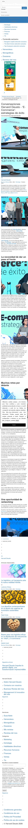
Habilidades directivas (10, 27)
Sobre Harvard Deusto (13, 681)
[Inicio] (14, 4)
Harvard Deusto (6, 180)
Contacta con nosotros (13, 685)
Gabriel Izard (5, 643)
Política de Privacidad (12, 816)
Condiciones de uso (11, 813)
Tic (5, 36)
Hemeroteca (4, 12)
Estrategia (7, 25)
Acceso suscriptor (5, 15)
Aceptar (14, 424)
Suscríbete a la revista (14, 18)
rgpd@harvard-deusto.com (13, 783)
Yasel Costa (4, 615)
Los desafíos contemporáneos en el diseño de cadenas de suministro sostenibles (13, 608)
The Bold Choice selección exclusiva (15, 44)
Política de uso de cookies (14, 820)
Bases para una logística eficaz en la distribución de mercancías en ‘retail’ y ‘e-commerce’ (14, 636)
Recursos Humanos (10, 29)
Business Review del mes (14, 688)
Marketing (8, 739)
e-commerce (6, 539)
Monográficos (8, 52)
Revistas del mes (9, 59)
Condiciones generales (13, 809)
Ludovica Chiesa (6, 587)
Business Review (5, 182)
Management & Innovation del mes (14, 693)
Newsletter (14, 21)
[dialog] (14, 414)
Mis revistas (8, 729)
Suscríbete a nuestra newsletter (10, 762)
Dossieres (7, 56)
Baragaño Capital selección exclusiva (15, 42)
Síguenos (5, 697)
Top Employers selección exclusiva (14, 46)
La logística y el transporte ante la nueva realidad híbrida (13, 581)
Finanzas (7, 31)
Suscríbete (8, 715)
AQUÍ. (17, 420)
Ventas (6, 34)
